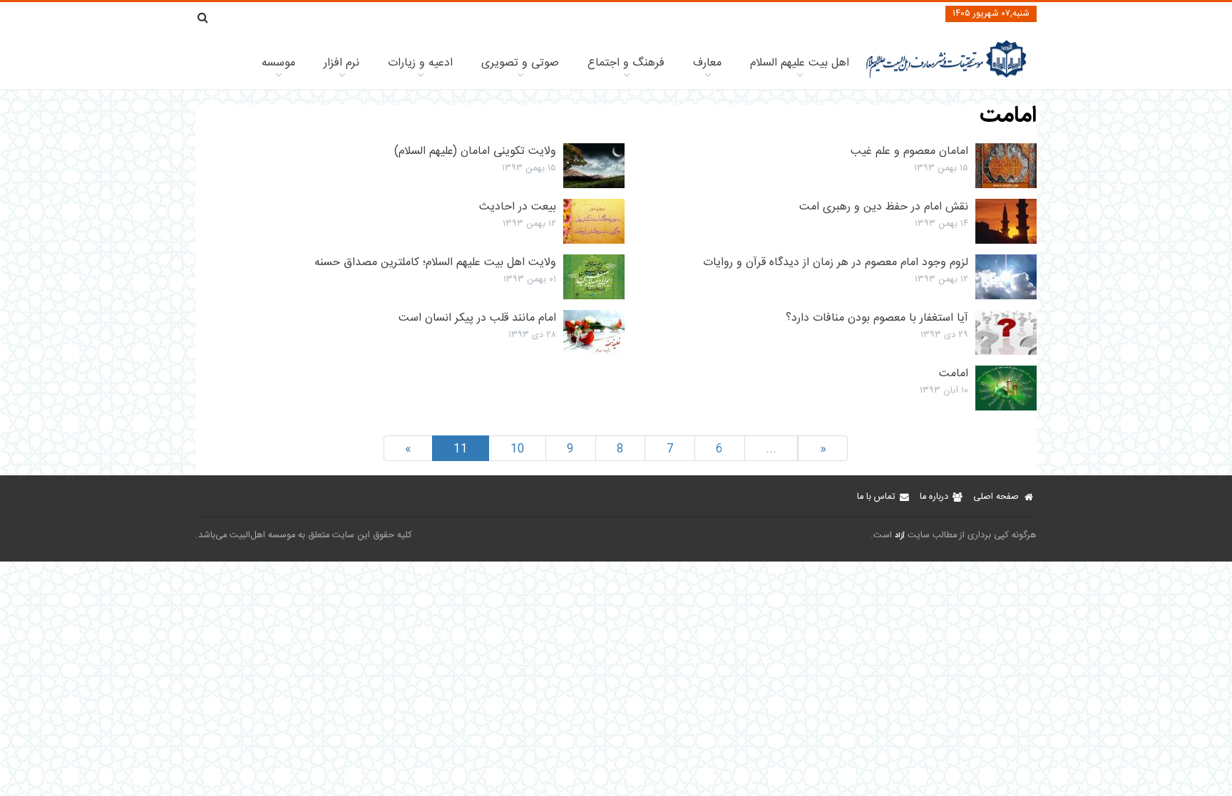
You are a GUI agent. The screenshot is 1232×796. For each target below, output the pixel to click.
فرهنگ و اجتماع (625, 63)
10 (517, 449)
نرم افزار (341, 63)
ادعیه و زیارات (420, 63)
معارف (707, 63)
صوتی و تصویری (520, 63)
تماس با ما (876, 497)
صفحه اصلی (996, 497)
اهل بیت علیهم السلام (799, 63)
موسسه (278, 63)
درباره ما (934, 497)
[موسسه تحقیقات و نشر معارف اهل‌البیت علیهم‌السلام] (946, 76)
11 (460, 449)
